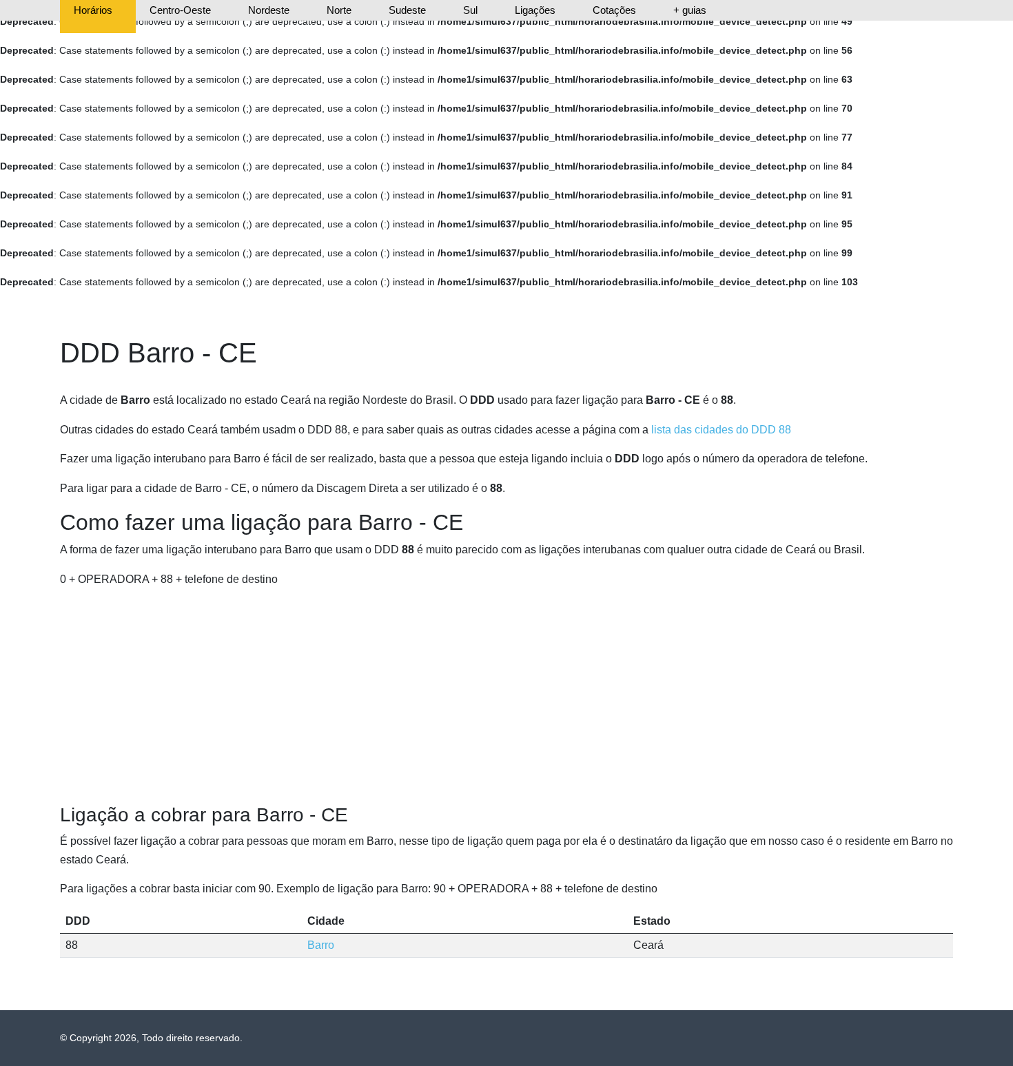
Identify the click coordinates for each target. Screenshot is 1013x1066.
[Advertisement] (506, 695)
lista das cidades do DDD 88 (721, 429)
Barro (320, 945)
